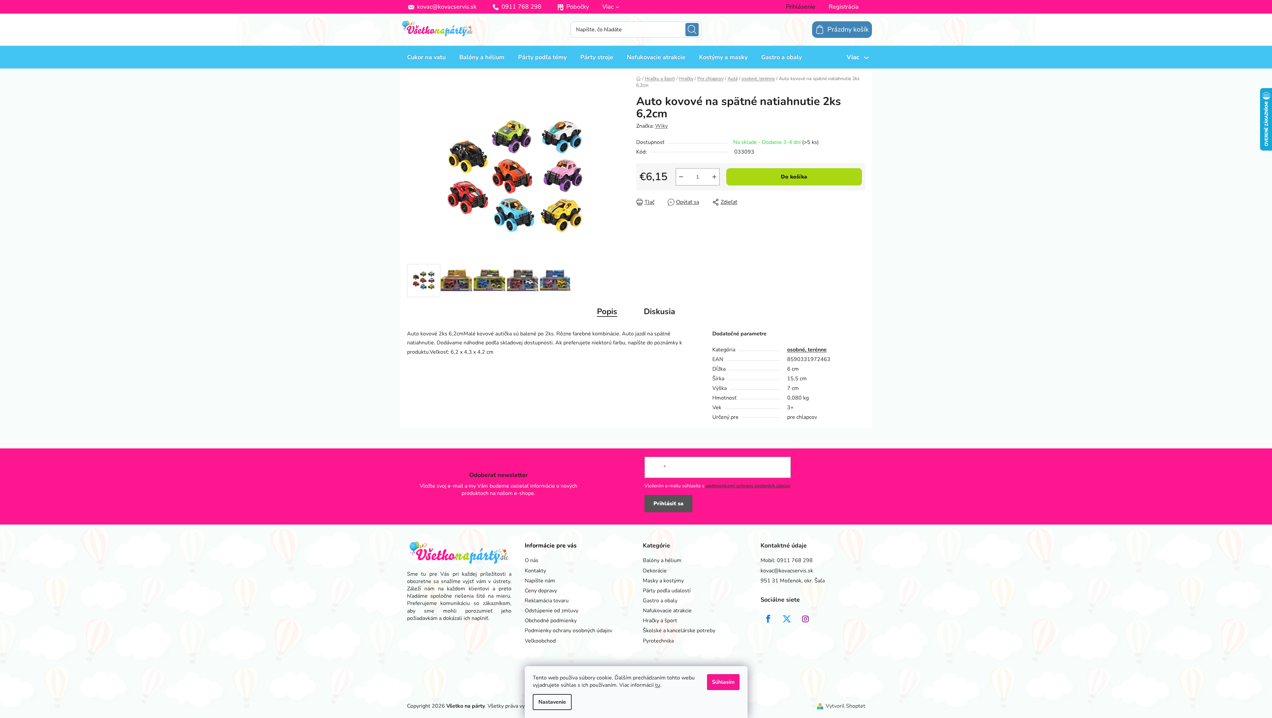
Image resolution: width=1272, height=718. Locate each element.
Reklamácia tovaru (547, 600)
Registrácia (844, 7)
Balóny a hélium (662, 560)
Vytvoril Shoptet (845, 706)
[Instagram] (805, 619)
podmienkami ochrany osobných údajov (748, 486)
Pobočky (577, 7)
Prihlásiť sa (668, 503)
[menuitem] (426, 57)
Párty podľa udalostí (667, 590)
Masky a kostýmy (663, 580)
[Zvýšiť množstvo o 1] (714, 177)
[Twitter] (786, 619)
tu (657, 685)
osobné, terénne (807, 349)
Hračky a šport (660, 620)
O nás (531, 560)
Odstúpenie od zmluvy (551, 610)
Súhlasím (723, 682)
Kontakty (535, 570)
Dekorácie (655, 570)
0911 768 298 (521, 7)
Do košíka (794, 176)
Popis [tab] (607, 311)
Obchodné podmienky (551, 620)
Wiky (661, 126)
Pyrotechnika (658, 641)
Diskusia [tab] (659, 311)
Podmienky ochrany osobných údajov (568, 630)
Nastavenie (552, 702)
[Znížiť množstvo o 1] (681, 177)
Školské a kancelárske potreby (679, 630)
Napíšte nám (540, 580)
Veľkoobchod (540, 641)
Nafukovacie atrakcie (667, 610)
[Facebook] (768, 619)
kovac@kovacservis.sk (447, 7)
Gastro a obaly (660, 600)
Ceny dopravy (541, 590)
